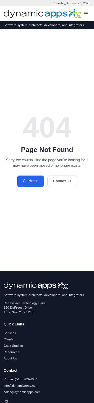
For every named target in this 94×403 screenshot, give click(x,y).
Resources (11, 352)
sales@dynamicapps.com (22, 392)
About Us (10, 358)
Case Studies (13, 345)
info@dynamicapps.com (21, 385)
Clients (8, 339)
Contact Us (62, 181)
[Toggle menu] (85, 13)
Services (10, 333)
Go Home (30, 181)
